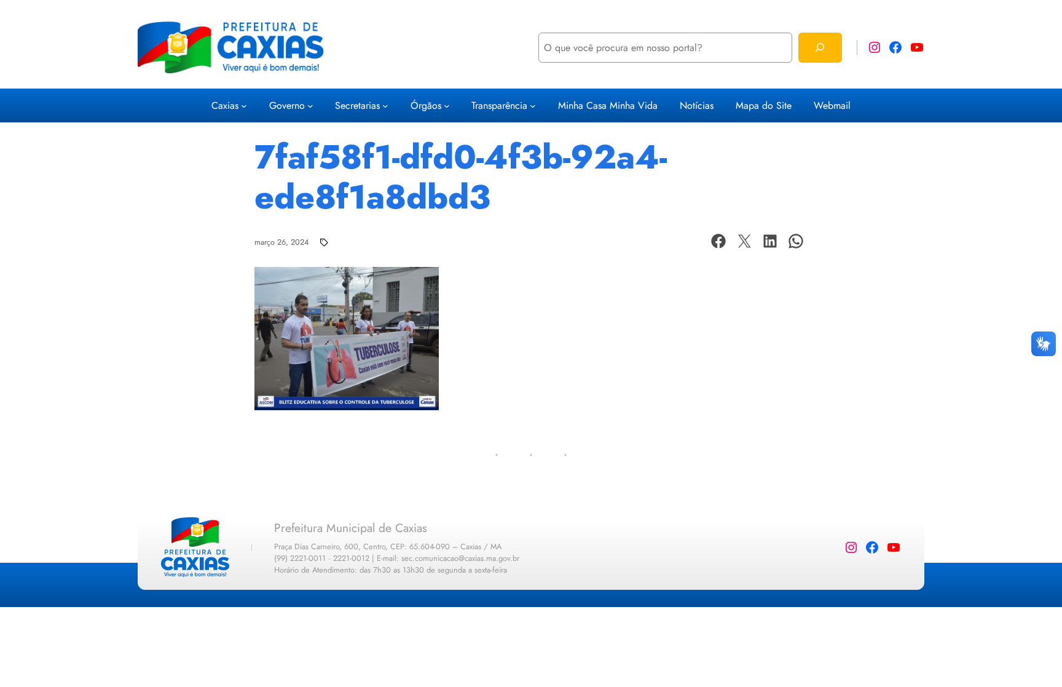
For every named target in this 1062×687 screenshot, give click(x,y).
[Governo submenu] (310, 106)
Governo (287, 105)
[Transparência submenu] (533, 106)
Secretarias (357, 105)
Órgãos (426, 105)
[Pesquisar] (820, 48)
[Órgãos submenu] (447, 106)
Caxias (224, 105)
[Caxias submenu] (244, 106)
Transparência (499, 105)
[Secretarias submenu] (385, 106)
